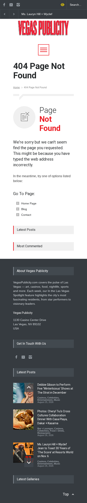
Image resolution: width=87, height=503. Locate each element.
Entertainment (45, 400)
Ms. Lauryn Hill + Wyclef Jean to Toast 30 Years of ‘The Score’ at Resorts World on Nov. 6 (37, 14)
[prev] (28, 387)
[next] (28, 462)
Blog (24, 209)
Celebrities (53, 397)
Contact (26, 214)
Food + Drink (57, 431)
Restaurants (43, 433)
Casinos (41, 397)
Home (16, 87)
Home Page (28, 203)
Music (57, 400)
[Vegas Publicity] (43, 31)
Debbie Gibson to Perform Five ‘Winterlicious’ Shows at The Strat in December (55, 388)
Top (66, 494)
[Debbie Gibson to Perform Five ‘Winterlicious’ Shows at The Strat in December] (23, 393)
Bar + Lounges (45, 428)
